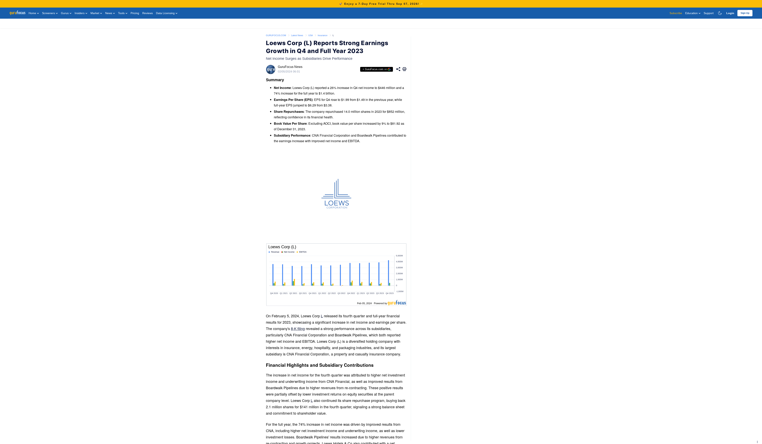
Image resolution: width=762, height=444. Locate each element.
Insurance (323, 35)
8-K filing (298, 328)
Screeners (49, 13)
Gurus (65, 13)
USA (310, 35)
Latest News (297, 35)
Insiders (80, 13)
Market (95, 13)
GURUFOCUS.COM (276, 35)
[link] (276, 35)
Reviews (147, 13)
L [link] (333, 35)
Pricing (135, 13)
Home (33, 13)
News (109, 13)
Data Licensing (165, 13)
